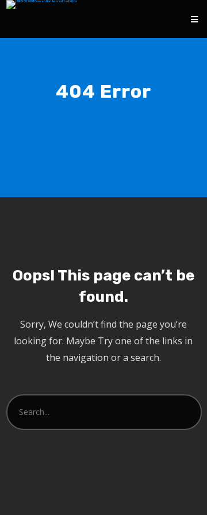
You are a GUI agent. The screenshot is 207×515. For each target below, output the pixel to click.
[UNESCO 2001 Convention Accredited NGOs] (41, 4)
